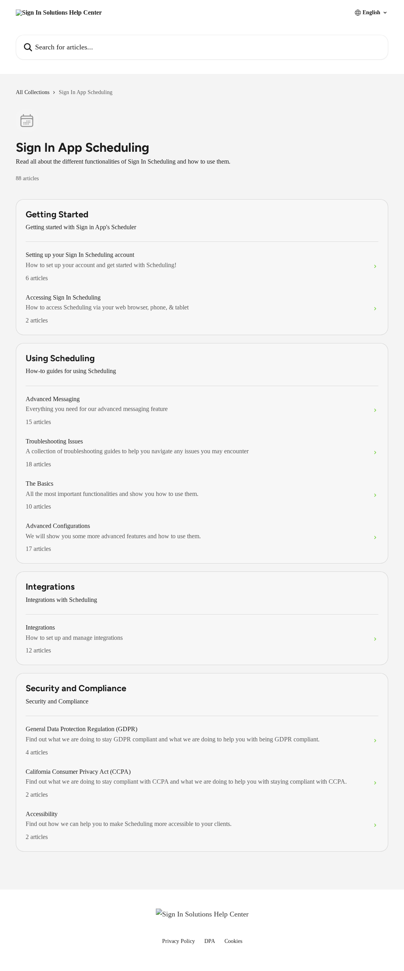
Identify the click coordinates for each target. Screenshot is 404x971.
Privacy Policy (178, 941)
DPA (209, 941)
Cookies (233, 941)
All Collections (32, 92)
